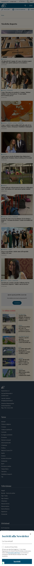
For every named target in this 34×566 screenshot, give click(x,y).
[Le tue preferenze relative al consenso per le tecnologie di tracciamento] (2, 563)
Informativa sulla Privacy (14, 552)
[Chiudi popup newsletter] (30, 534)
